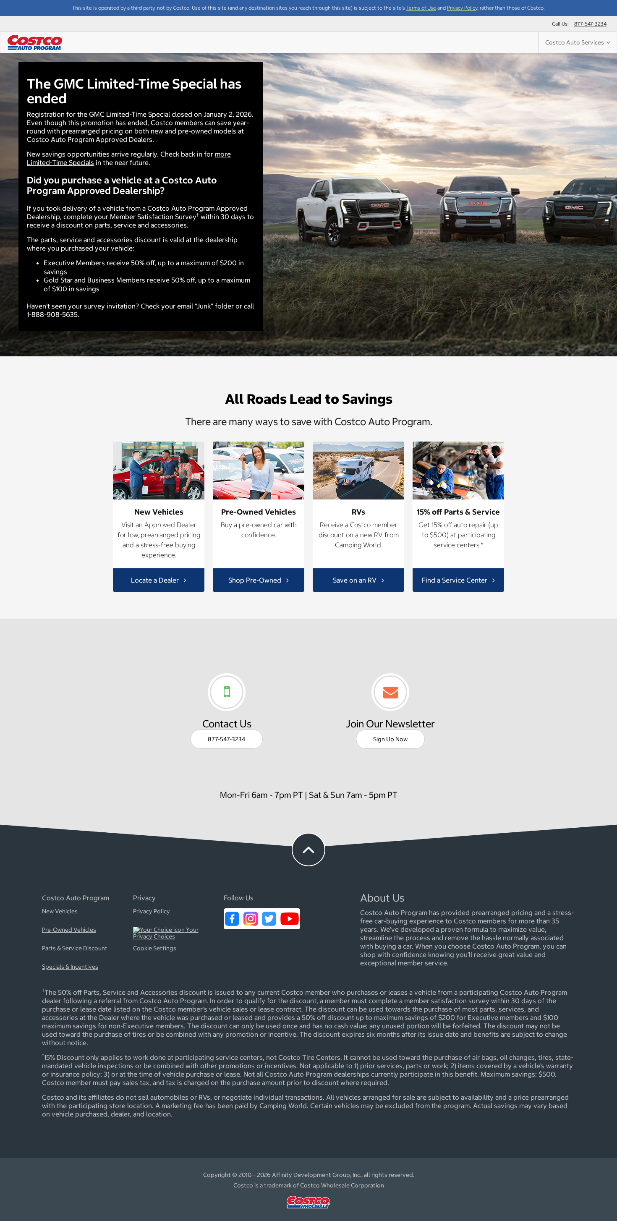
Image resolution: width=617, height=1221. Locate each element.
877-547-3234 (590, 24)
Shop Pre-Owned (255, 580)
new (157, 131)
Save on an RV (355, 580)
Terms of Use (421, 8)
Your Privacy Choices (166, 933)
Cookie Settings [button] (154, 948)
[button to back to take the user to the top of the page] (308, 849)
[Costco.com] (308, 1210)
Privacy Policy (462, 8)
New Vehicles (60, 911)
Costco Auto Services (576, 42)
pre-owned (195, 131)
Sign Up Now (390, 739)
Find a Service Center (455, 580)
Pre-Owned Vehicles (69, 930)
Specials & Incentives (70, 967)
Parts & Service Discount (74, 948)
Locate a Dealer (155, 580)
